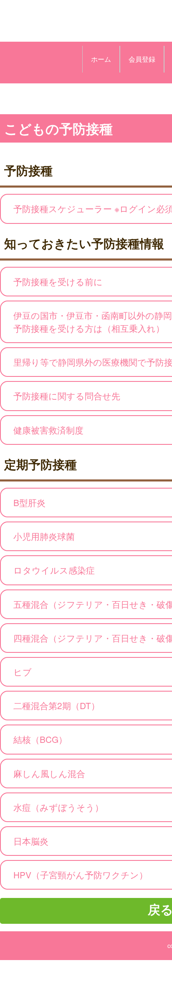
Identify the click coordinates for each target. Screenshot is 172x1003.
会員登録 (142, 59)
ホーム (101, 59)
